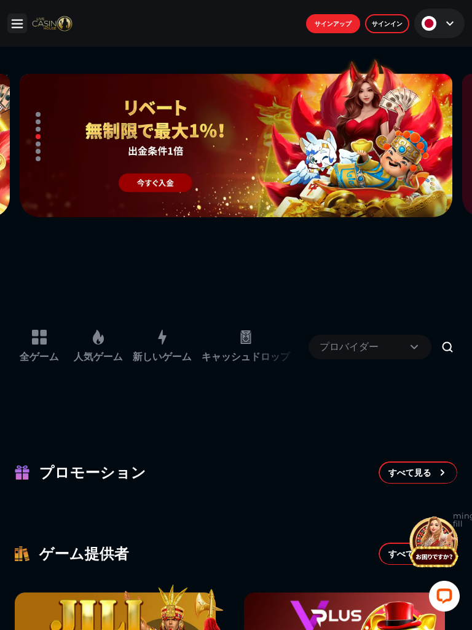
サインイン (387, 24)
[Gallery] (236, 137)
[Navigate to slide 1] (38, 114)
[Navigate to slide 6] (38, 151)
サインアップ (333, 24)
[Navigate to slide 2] (38, 122)
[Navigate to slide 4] (38, 136)
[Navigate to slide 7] (38, 158)
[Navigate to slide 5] (38, 144)
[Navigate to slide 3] (38, 129)
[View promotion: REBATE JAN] (236, 137)
